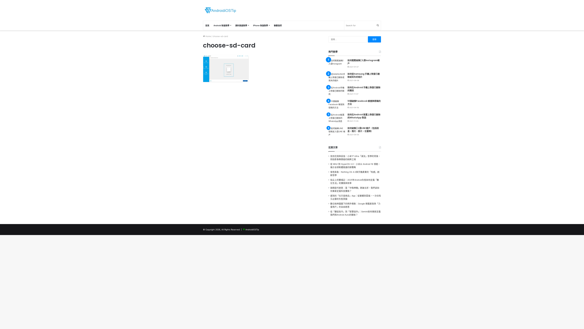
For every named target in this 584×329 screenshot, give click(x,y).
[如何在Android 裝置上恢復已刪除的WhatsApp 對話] (336, 119)
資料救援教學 (241, 25)
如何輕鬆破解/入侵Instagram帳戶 (364, 62)
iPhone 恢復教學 (260, 25)
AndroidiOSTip (252, 229)
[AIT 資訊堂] (220, 10)
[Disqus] (262, 134)
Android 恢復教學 (221, 25)
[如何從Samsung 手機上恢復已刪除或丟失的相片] (336, 78)
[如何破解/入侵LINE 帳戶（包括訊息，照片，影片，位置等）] (336, 132)
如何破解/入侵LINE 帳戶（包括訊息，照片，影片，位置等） (363, 130)
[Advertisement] (322, 10)
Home (208, 36)
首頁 (207, 25)
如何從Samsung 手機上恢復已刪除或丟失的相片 (364, 75)
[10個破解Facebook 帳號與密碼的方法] (336, 105)
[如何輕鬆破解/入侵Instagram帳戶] (336, 64)
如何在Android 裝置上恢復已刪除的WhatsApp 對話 (364, 116)
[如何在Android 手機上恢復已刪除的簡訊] (336, 91)
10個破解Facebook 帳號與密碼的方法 (364, 102)
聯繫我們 (278, 25)
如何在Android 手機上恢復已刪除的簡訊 (364, 89)
